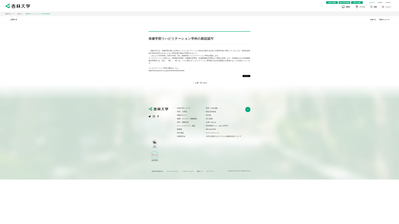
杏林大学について (183, 108)
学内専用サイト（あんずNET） (217, 126)
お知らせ (19, 14)
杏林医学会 (181, 136)
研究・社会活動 (212, 108)
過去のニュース (384, 19)
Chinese (388, 2)
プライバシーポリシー (172, 171)
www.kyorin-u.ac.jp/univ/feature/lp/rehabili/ (168, 70)
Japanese (372, 2)
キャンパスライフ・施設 (186, 126)
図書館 (179, 129)
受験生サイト (182, 115)
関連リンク (200, 171)
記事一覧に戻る (201, 83)
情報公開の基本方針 (157, 171)
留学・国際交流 (183, 122)
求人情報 (209, 119)
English (380, 2)
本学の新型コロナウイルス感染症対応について (223, 136)
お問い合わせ (211, 122)
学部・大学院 (182, 112)
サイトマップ (210, 171)
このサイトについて (188, 171)
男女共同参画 (211, 112)
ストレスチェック (212, 133)
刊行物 (208, 115)
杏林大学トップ (9, 14)
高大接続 (180, 133)
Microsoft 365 (211, 129)
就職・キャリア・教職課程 (187, 119)
